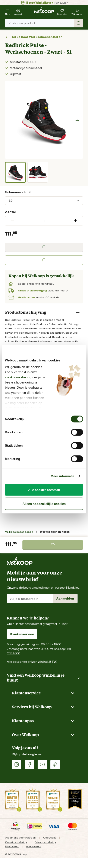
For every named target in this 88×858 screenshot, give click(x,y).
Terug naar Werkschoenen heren (36, 37)
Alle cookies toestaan (44, 489)
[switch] (77, 432)
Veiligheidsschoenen (19, 532)
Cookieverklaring (16, 842)
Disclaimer (12, 846)
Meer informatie (63, 476)
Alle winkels (33, 846)
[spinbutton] (44, 220)
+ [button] (75, 220)
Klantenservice (22, 634)
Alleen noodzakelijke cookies (44, 504)
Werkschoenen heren (55, 532)
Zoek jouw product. (22, 23)
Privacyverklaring (45, 842)
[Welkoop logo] (44, 10)
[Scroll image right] (77, 120)
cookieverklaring (18, 377)
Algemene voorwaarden (20, 838)
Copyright (49, 838)
